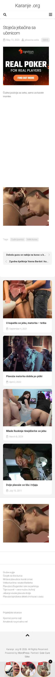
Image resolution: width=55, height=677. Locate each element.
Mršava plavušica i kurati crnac (18, 579)
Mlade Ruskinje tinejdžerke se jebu (26, 431)
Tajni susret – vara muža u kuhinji (19, 589)
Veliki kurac (32, 239)
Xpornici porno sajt (12, 618)
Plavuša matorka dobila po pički (24, 376)
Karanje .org (27, 5)
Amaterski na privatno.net (15, 621)
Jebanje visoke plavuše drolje (17, 593)
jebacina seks (32, 40)
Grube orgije (9, 572)
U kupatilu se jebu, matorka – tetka (26, 323)
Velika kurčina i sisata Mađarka (18, 582)
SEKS (45, 40)
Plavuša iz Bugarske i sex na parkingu (21, 586)
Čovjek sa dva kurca (12, 576)
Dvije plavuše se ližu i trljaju (22, 484)
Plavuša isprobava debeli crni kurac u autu (23, 596)
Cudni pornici (17, 239)
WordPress (23, 653)
